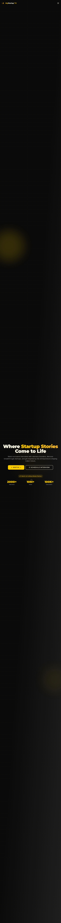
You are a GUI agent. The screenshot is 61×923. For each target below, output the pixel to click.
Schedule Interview (40, 467)
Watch (16, 467)
